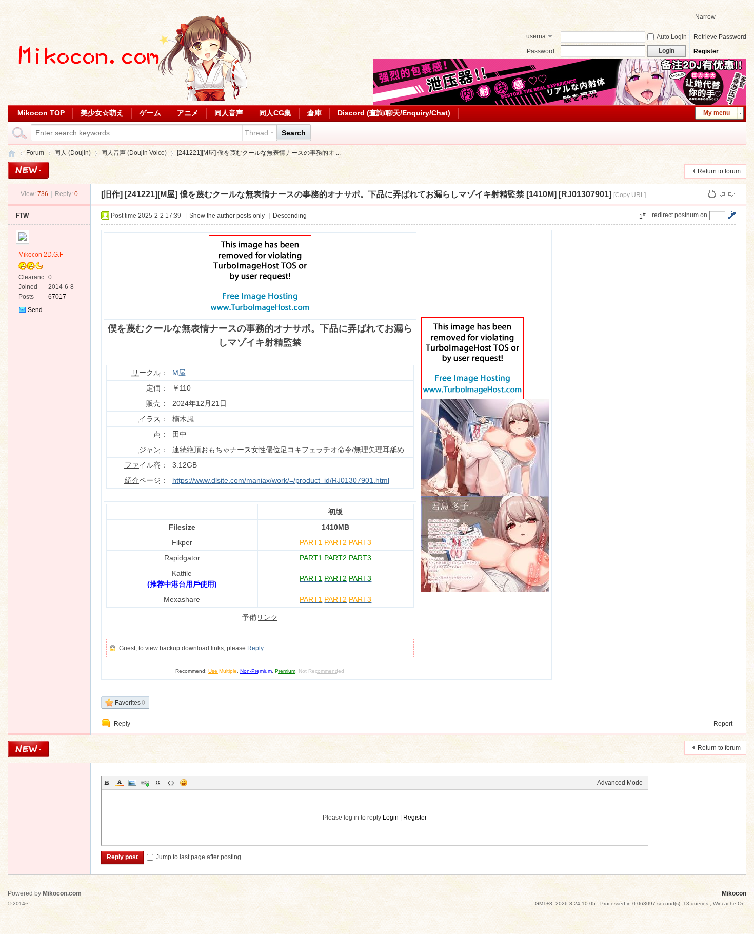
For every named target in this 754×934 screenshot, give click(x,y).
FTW (22, 215)
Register (706, 51)
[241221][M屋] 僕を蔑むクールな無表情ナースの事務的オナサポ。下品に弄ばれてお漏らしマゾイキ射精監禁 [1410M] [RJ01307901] (368, 194)
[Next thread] (731, 194)
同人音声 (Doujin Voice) (134, 153)
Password (540, 51)
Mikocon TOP (41, 113)
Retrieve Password (719, 37)
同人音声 (228, 113)
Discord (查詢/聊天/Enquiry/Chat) (394, 113)
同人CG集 (275, 113)
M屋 (179, 372)
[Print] (712, 194)
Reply (255, 648)
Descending (290, 215)
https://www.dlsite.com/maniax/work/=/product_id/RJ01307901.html (280, 480)
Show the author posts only (227, 215)
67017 (57, 296)
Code (171, 782)
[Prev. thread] (722, 194)
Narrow (705, 17)
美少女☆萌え (102, 113)
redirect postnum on (679, 215)
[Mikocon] (131, 99)
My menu (716, 112)
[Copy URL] (629, 195)
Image (132, 782)
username (536, 37)
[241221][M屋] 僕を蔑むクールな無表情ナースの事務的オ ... (259, 153)
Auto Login (672, 37)
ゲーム (150, 113)
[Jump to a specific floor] (731, 215)
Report (722, 723)
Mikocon (12, 153)
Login (391, 817)
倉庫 (314, 113)
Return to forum (719, 171)
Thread (256, 133)
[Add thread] (28, 170)
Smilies (183, 782)
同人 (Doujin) (72, 153)
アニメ (188, 113)
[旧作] (112, 194)
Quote (158, 782)
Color (119, 782)
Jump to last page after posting (198, 857)
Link (145, 782)
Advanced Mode (620, 782)
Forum (35, 153)
